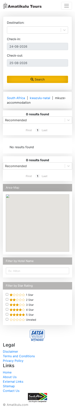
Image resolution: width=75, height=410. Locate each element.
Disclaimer (10, 351)
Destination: (15, 22)
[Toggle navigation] (66, 6)
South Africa (16, 98)
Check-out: (15, 55)
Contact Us (11, 391)
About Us (10, 377)
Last (44, 130)
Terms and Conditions (19, 356)
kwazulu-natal (40, 98)
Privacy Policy (13, 361)
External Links (13, 381)
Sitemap (9, 386)
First (29, 130)
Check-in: (14, 39)
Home (7, 372)
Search (39, 79)
